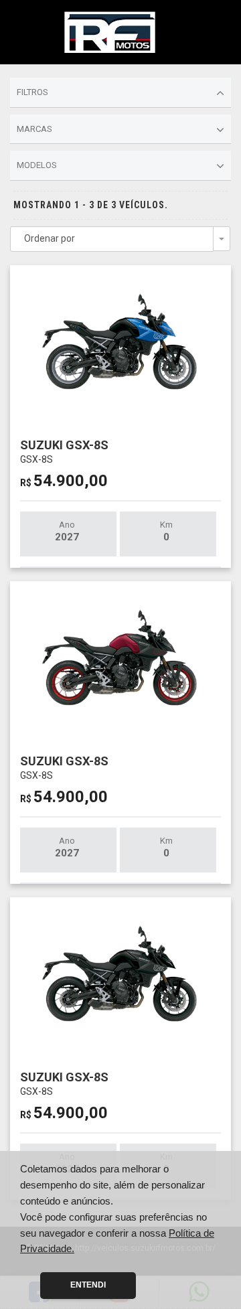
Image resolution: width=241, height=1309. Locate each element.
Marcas (34, 129)
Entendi (88, 1285)
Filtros (32, 92)
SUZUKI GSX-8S (64, 451)
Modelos (37, 165)
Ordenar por (49, 238)
